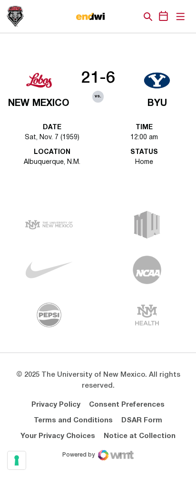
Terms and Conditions (73, 420)
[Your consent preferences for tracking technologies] (17, 460)
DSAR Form (141, 420)
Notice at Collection (140, 436)
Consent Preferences (127, 404)
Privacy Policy (55, 404)
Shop (131, 16)
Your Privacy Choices (57, 436)
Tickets (115, 16)
